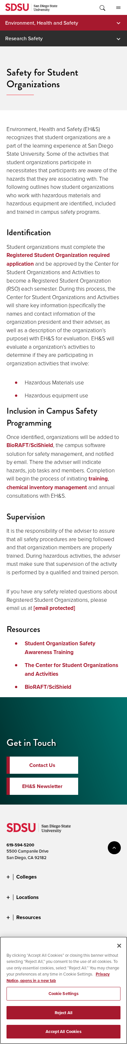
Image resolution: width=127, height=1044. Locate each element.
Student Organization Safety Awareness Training (60, 647)
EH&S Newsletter (42, 786)
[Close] (119, 946)
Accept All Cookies (63, 1031)
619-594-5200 (20, 845)
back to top (114, 847)
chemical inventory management (47, 487)
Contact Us (42, 765)
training (98, 479)
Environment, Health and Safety (41, 22)
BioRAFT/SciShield (30, 445)
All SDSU (118, 7)
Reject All (63, 1013)
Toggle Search (101, 7)
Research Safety (24, 38)
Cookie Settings (64, 993)
